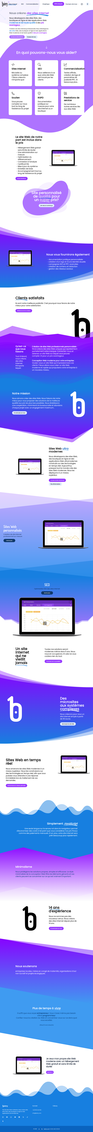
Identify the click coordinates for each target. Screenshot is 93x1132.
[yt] (15, 1117)
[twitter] (23, 1117)
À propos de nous (31, 37)
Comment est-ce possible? (53, 661)
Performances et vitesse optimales (16, 785)
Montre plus (9, 540)
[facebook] (7, 1117)
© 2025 (35, 1129)
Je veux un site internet (17, 37)
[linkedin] (19, 1117)
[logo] (5, 4)
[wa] (11, 1117)
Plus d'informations (55, 484)
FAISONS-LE (50, 1072)
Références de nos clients (23, 310)
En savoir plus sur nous (19, 413)
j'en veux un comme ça (46, 205)
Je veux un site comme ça (57, 480)
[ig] (82, 4)
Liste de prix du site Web (68, 724)
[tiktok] (27, 1117)
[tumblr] (3, 1121)
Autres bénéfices (21, 178)
